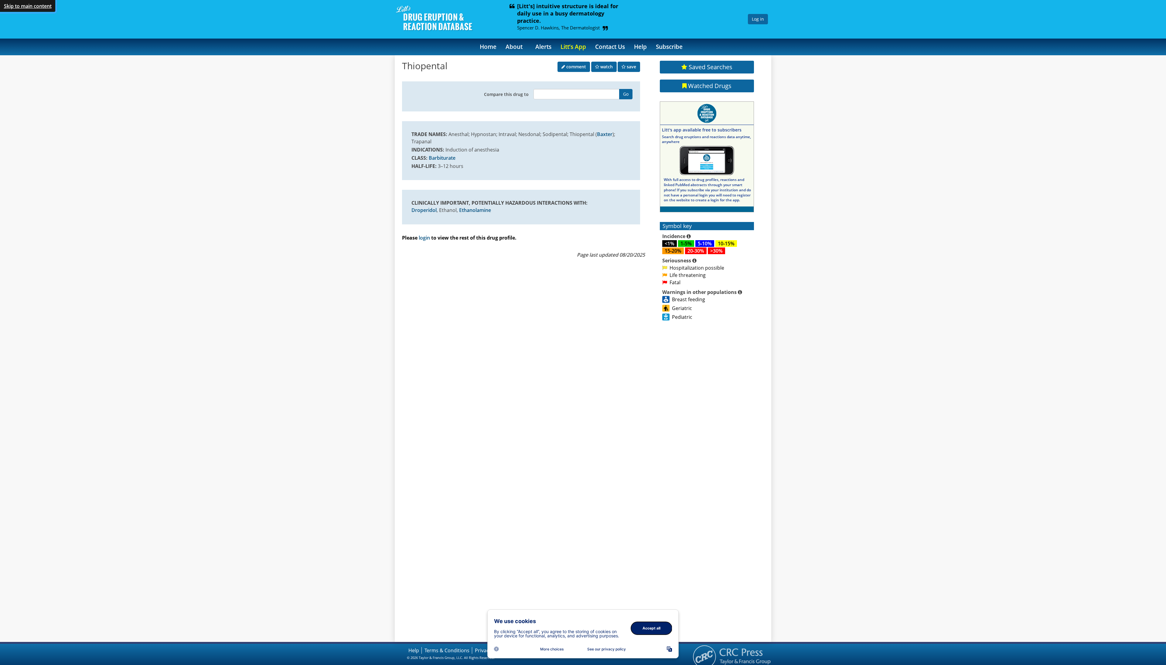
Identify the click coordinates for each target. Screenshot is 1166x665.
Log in (758, 19)
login (424, 237)
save (631, 67)
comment (575, 67)
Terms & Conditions (446, 650)
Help (640, 47)
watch (606, 67)
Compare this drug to (506, 94)
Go (626, 94)
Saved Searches (709, 67)
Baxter (604, 134)
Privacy (483, 650)
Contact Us (610, 47)
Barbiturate (442, 158)
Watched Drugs (709, 86)
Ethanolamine (475, 210)
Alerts (543, 47)
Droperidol (424, 210)
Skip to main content (28, 6)
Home (488, 47)
